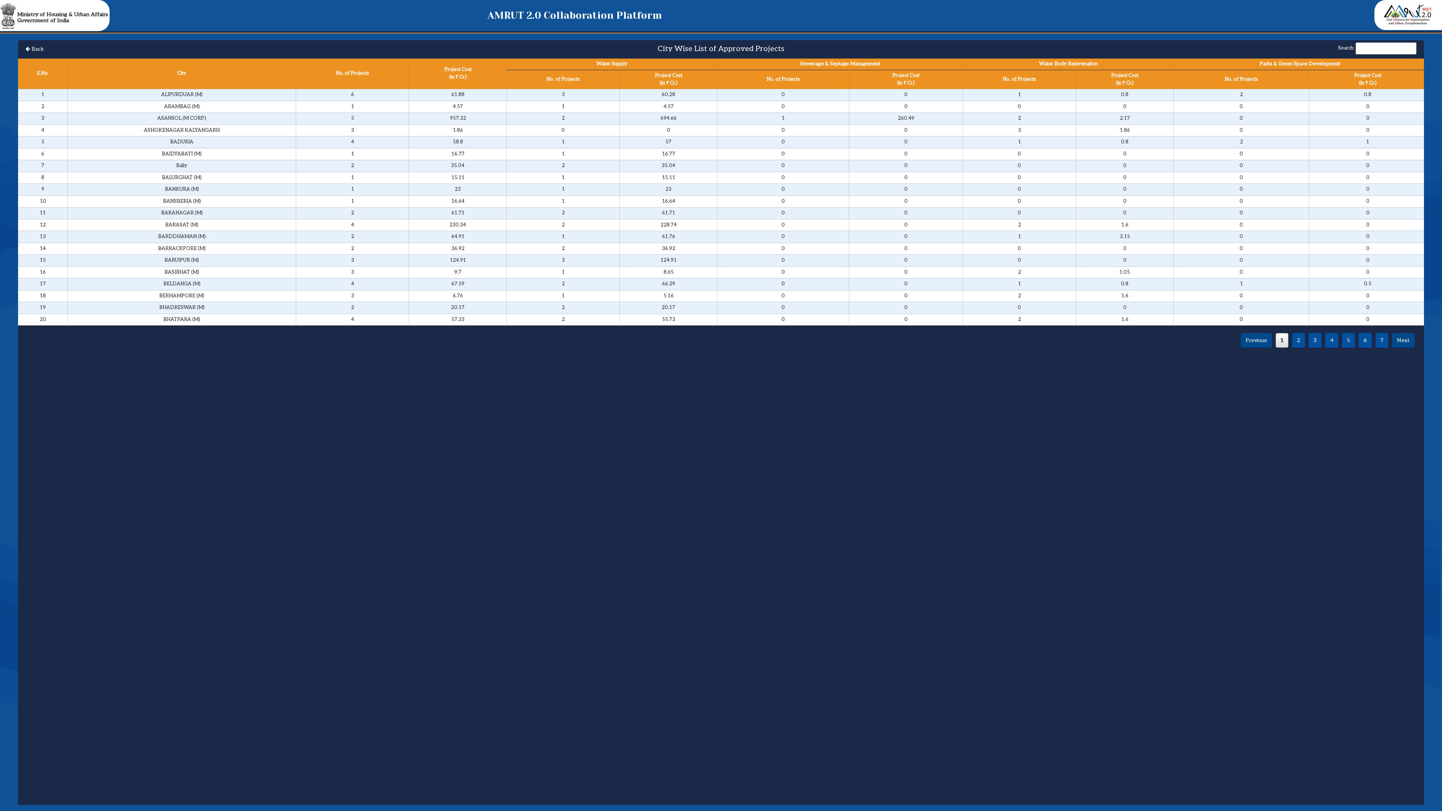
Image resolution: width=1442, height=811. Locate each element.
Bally (181, 166)
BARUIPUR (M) (181, 260)
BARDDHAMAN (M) (182, 237)
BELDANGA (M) (182, 284)
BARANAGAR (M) (182, 213)
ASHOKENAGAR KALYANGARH (182, 130)
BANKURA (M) (182, 189)
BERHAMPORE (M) (181, 296)
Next (1403, 340)
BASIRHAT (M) (181, 272)
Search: (1346, 48)
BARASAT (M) (181, 225)
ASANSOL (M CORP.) (181, 118)
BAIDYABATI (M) (182, 154)
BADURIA (181, 142)
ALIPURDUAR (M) (182, 95)
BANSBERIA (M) (182, 201)
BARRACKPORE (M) (182, 249)
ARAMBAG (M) (182, 107)
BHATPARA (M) (181, 320)
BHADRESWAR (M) (182, 308)
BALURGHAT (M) (182, 178)
